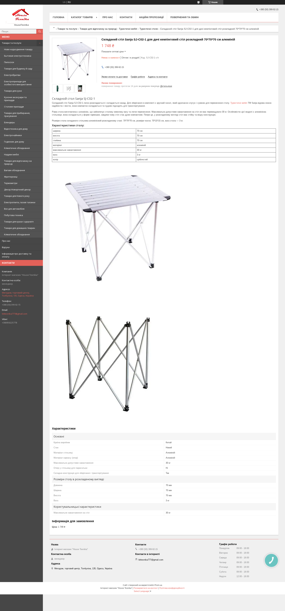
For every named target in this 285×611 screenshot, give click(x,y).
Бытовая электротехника (17, 55)
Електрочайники (13, 135)
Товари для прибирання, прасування (17, 114)
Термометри (10, 183)
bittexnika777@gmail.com (14, 313)
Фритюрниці (10, 176)
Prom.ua (158, 585)
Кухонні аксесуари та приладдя (15, 99)
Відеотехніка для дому (16, 128)
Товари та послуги (11, 42)
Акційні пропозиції (151, 17)
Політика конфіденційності (172, 588)
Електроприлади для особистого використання (18, 83)
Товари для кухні (13, 90)
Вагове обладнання (14, 170)
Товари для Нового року (17, 195)
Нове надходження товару (18, 49)
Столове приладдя (14, 106)
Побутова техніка (13, 215)
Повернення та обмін (184, 17)
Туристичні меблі (128, 28)
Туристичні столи (149, 28)
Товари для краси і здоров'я (18, 221)
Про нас (6, 240)
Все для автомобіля (14, 208)
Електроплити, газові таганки (19, 202)
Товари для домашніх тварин (19, 228)
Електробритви (12, 75)
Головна (58, 17)
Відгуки (6, 247)
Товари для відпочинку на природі (18, 162)
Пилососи (9, 62)
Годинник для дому (14, 141)
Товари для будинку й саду (18, 68)
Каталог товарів (82, 17)
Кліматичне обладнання (17, 148)
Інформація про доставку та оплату (16, 255)
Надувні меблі (11, 154)
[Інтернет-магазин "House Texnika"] (21, 15)
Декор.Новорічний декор (17, 189)
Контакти (126, 17)
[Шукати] (39, 31)
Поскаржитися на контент (146, 588)
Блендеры (9, 122)
